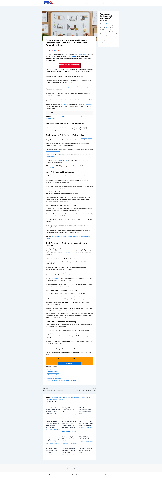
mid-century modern (86, 138)
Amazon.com (69, 363)
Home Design (57, 415)
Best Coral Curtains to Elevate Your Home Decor (85, 450)
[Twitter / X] (49, 50)
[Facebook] (46, 50)
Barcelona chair (63, 160)
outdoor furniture (50, 156)
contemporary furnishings (53, 151)
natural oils (73, 56)
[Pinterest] (52, 50)
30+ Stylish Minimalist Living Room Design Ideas (68, 409)
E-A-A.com (109, 23)
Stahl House (64, 104)
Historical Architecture (53, 371)
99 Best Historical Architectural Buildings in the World (61, 380)
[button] (89, 3)
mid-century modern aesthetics (63, 87)
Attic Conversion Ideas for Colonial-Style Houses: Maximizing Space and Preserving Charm (69, 425)
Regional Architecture (53, 373)
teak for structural (55, 278)
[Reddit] (58, 50)
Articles (49, 369)
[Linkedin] (55, 50)
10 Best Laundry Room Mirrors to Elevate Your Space (69, 439)
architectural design (51, 167)
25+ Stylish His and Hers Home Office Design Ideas (51, 450)
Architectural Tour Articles (54, 378)
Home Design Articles (53, 376)
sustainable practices (63, 252)
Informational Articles (53, 375)
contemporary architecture (54, 262)
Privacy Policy (95, 468)
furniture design (82, 54)
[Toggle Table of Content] (90, 113)
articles (107, 27)
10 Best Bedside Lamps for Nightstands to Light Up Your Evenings (53, 439)
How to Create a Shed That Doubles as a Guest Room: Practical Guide (86, 423)
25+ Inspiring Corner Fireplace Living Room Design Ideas (68, 450)
